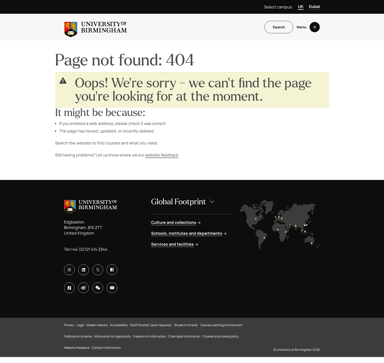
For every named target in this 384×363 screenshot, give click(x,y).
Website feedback (77, 347)
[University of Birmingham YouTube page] (112, 287)
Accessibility (119, 325)
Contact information (106, 347)
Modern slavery (97, 325)
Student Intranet (186, 325)
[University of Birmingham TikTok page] (69, 287)
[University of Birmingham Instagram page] (69, 269)
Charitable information (184, 336)
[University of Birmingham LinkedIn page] (83, 269)
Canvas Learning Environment (221, 325)
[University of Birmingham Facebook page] (112, 269)
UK (301, 6)
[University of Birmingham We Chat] (97, 287)
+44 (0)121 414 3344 (89, 249)
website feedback (161, 155)
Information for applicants (112, 336)
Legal (80, 325)
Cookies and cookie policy (220, 336)
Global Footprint (178, 201)
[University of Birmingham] (95, 27)
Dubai (314, 6)
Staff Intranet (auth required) (151, 325)
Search (279, 27)
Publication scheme (78, 336)
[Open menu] (314, 27)
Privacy (69, 325)
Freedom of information (149, 336)
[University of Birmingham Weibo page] (83, 287)
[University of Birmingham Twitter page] (97, 269)
